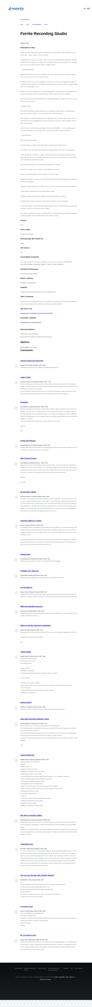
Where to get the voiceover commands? (35, 625)
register (26, 347)
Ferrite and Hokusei (27, 441)
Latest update (25, 652)
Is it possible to (26, 587)
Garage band (25, 554)
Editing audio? (26, 702)
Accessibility (62, 977)
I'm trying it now (26, 906)
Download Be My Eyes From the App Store (53, 969)
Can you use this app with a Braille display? (37, 875)
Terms (67, 977)
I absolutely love (26, 844)
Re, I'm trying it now (28, 935)
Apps (27, 24)
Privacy (72, 977)
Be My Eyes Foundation (30, 968)
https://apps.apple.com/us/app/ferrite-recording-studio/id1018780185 (36, 313)
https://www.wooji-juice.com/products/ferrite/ (30, 322)
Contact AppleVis (78, 968)
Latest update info (27, 755)
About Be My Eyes (42, 968)
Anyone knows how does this (31, 361)
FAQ (71, 968)
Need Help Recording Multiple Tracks (34, 719)
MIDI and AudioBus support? (31, 606)
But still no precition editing (31, 815)
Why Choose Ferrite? (28, 458)
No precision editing (28, 492)
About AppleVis (18, 968)
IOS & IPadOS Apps (36, 24)
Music (46, 24)
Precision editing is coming (31, 521)
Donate (26, 970)
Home (21, 24)
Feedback (24, 402)
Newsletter (66, 968)
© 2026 (56, 977)
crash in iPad (25, 377)
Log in (21, 347)
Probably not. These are (29, 571)
